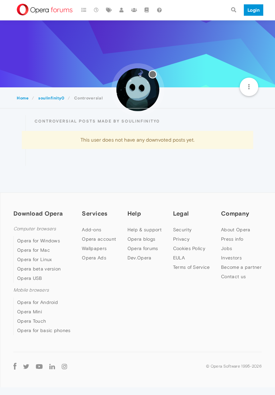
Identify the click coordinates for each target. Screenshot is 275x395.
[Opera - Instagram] (64, 366)
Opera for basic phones (44, 330)
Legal (181, 213)
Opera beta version (39, 268)
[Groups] (134, 10)
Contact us (233, 276)
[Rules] (147, 10)
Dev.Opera (139, 257)
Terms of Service (191, 267)
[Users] (121, 10)
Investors (231, 257)
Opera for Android (37, 302)
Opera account (99, 239)
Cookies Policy (189, 248)
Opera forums (142, 248)
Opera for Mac (33, 250)
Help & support (144, 229)
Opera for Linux (34, 259)
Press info (232, 239)
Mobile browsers (31, 290)
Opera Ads (94, 257)
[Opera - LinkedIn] (52, 366)
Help (134, 213)
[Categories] (83, 10)
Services (94, 213)
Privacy (181, 239)
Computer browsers (34, 229)
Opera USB (29, 278)
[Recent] (96, 10)
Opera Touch (31, 321)
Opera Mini (29, 311)
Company (235, 213)
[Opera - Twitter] (26, 366)
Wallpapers (94, 248)
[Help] (159, 10)
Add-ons (91, 229)
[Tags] (109, 10)
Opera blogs (141, 239)
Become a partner (241, 267)
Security (182, 229)
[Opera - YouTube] (39, 366)
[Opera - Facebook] (15, 366)
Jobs (226, 248)
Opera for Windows (38, 240)
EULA (179, 257)
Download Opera (38, 213)
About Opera (235, 229)
